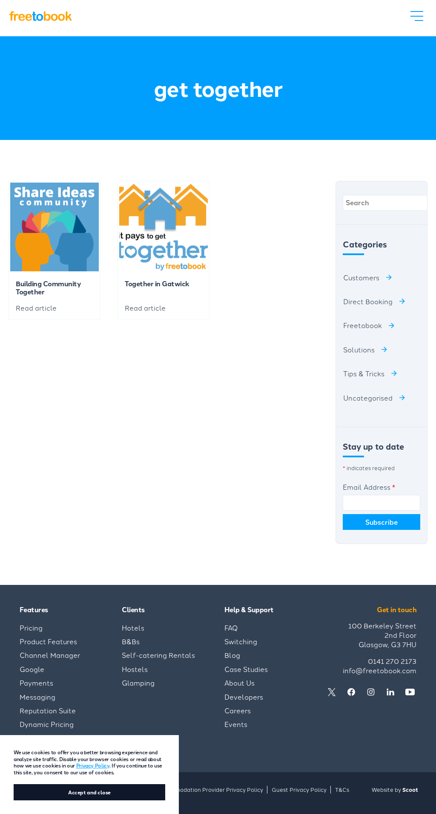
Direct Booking (368, 301)
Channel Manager (50, 655)
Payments (36, 682)
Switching (240, 641)
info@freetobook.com (379, 670)
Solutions (359, 349)
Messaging (37, 696)
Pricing (31, 627)
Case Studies (246, 669)
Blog (232, 655)
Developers (243, 696)
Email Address (369, 486)
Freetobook (362, 325)
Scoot (410, 789)
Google (32, 669)
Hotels (133, 627)
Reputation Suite (48, 710)
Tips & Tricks (363, 373)
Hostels (135, 669)
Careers (237, 710)
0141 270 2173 (392, 661)
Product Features (48, 641)
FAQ (231, 627)
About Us (239, 682)
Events (235, 724)
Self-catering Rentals (158, 655)
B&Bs (131, 641)
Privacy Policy (92, 765)
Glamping (138, 682)
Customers (361, 277)
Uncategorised (368, 397)
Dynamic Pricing (47, 724)
